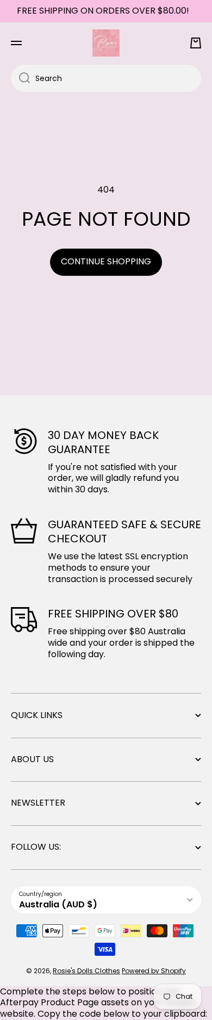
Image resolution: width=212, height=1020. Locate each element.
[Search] (20, 78)
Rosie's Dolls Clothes (86, 970)
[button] (195, 43)
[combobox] (106, 78)
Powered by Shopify (154, 970)
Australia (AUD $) (58, 904)
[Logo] (106, 43)
